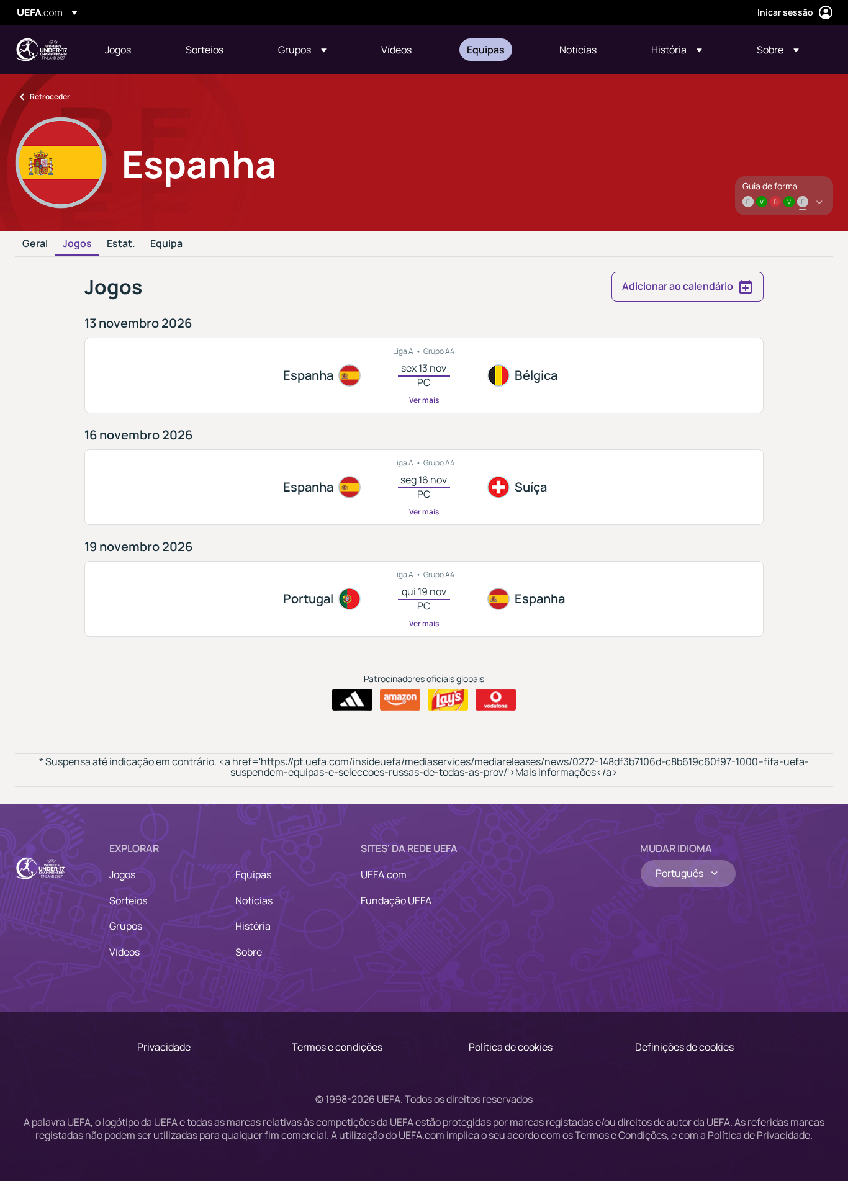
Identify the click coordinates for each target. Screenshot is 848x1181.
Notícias (254, 900)
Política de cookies (511, 1047)
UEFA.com (384, 874)
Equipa (166, 243)
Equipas (253, 874)
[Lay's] (448, 700)
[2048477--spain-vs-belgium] (424, 375)
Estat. (121, 243)
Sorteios (128, 900)
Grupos (125, 926)
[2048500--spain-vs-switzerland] (424, 487)
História (253, 926)
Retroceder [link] (50, 96)
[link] (118, 49)
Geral (35, 243)
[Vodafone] (496, 700)
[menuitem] (130, 49)
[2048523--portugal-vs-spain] (424, 599)
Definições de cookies (684, 1047)
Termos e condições (337, 1047)
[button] (302, 49)
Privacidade (164, 1047)
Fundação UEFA (396, 900)
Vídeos (124, 952)
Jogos (77, 243)
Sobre (248, 952)
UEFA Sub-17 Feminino (41, 49)
